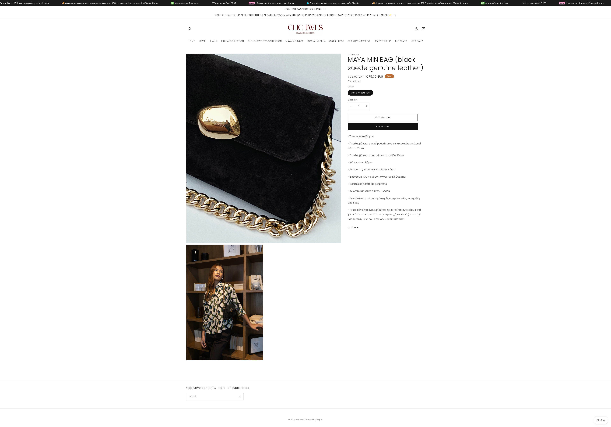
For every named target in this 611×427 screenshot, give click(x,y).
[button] (189, 28)
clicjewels (300, 420)
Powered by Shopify (314, 420)
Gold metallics (360, 92)
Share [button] (354, 227)
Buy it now (382, 126)
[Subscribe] (239, 396)
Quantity (352, 99)
